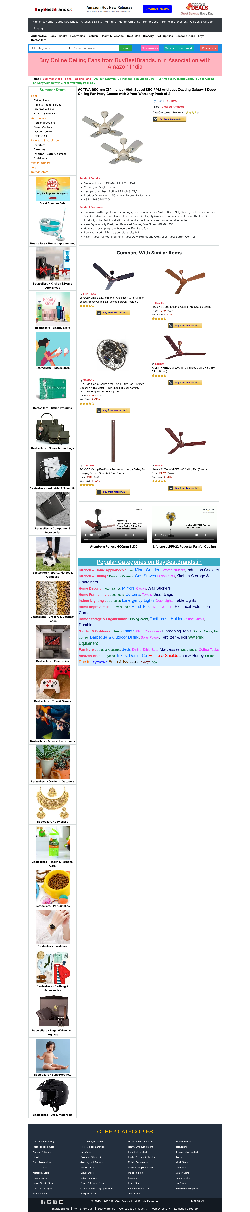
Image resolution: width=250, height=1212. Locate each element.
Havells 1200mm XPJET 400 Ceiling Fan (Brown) (179, 469)
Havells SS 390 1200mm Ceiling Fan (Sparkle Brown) (181, 306)
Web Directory (160, 1208)
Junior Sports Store (43, 1183)
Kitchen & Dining (91, 21)
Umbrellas (181, 1167)
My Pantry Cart (83, 1208)
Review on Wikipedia (187, 1188)
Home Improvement (175, 21)
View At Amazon (173, 106)
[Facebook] (43, 1201)
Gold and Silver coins (91, 1157)
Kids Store (133, 1178)
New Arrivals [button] (150, 48)
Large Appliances (67, 21)
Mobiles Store (87, 1167)
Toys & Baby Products (187, 1152)
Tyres (179, 1157)
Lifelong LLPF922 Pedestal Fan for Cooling (184, 546)
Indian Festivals (88, 1178)
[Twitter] (49, 1201)
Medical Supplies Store (140, 1167)
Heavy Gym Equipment (140, 1146)
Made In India (135, 1172)
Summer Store (183, 1178)
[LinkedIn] (61, 1201)
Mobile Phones (184, 1141)
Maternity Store (41, 1172)
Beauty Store (40, 1178)
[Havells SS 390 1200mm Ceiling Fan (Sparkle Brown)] (185, 280)
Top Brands (134, 1193)
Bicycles (37, 1157)
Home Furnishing (129, 21)
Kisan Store (134, 1183)
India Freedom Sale (43, 1146)
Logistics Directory (186, 1208)
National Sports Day (43, 1141)
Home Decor (151, 21)
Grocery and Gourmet (92, 1162)
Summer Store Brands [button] (179, 48)
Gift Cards (85, 1152)
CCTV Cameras (41, 1167)
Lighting (37, 28)
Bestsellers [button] (209, 48)
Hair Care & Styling (43, 1188)
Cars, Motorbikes (42, 1162)
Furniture (110, 21)
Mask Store (182, 1162)
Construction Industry (133, 1208)
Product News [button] (157, 9)
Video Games (40, 1193)
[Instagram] (55, 1201)
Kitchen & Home (42, 21)
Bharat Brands (60, 1208)
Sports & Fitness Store (92, 1183)
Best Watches (106, 1208)
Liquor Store (87, 1172)
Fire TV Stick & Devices (93, 1146)
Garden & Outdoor (202, 21)
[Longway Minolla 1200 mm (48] (113, 276)
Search (125, 48)
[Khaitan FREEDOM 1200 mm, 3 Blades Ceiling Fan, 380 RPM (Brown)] (185, 347)
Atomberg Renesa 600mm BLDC (114, 546)
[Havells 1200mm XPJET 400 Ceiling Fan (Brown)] (185, 440)
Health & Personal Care (140, 1141)
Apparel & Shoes (42, 1152)
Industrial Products (138, 1152)
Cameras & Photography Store (96, 1188)
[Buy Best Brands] (53, 8)
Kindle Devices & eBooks (141, 1157)
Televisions (181, 1146)
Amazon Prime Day (138, 1188)
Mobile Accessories (138, 1162)
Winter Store (182, 1172)
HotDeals (181, 1183)
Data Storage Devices (92, 1141)
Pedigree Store (88, 1193)
